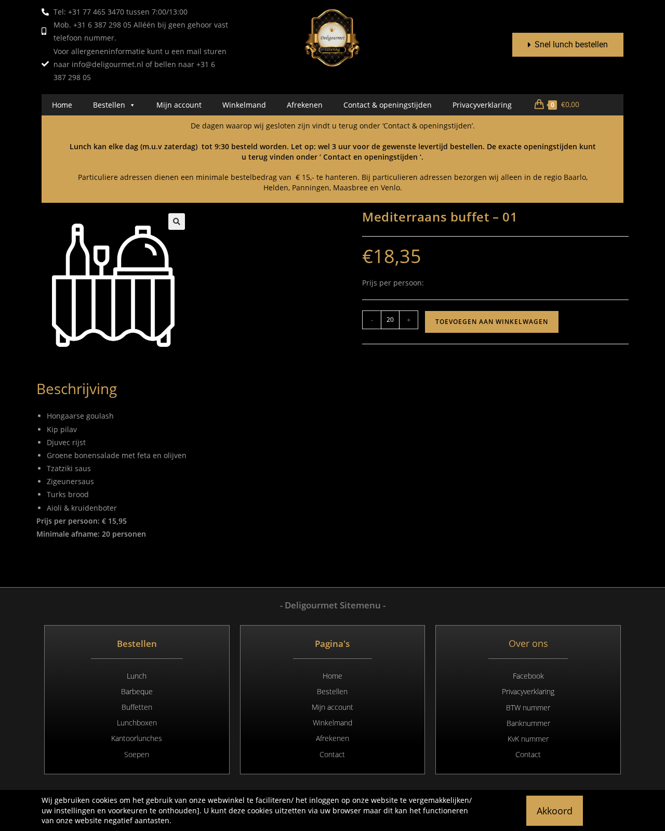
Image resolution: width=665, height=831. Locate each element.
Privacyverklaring (482, 105)
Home (62, 105)
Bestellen (109, 105)
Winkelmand (244, 105)
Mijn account (179, 105)
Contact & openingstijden (387, 105)
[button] (176, 221)
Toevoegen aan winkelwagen (491, 321)
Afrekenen (305, 105)
